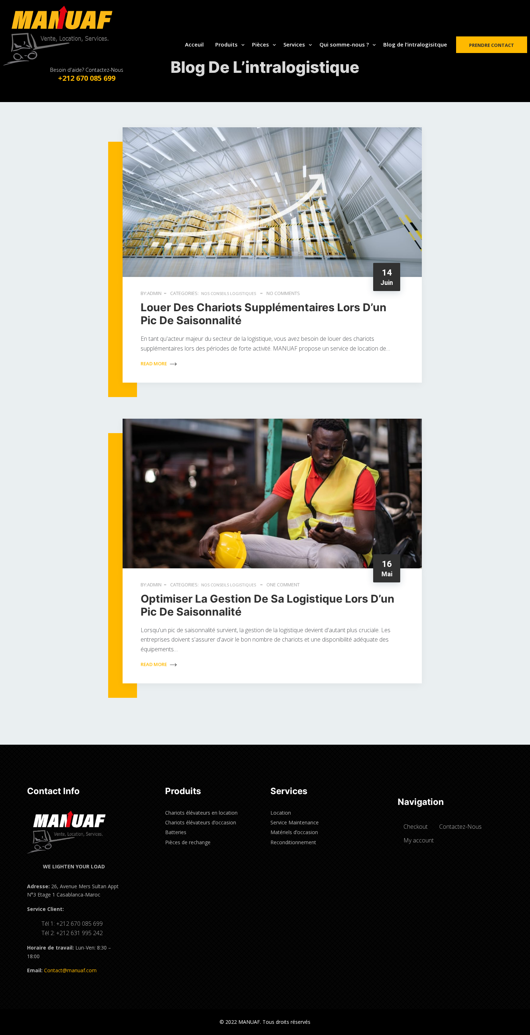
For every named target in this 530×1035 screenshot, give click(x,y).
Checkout (415, 827)
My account (418, 840)
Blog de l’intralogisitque (415, 44)
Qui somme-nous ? (344, 44)
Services (294, 44)
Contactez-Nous (460, 827)
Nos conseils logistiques (228, 293)
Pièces (260, 44)
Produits (226, 44)
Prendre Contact (491, 45)
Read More (154, 363)
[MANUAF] (65, 36)
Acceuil (194, 44)
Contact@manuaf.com (70, 970)
